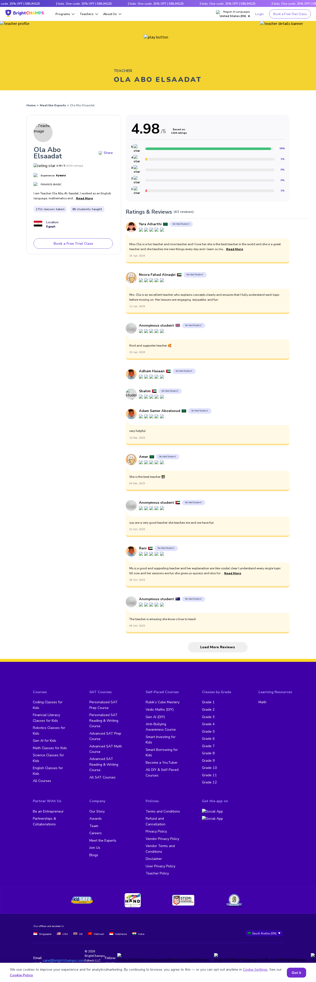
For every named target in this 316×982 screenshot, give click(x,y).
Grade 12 (209, 782)
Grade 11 (209, 775)
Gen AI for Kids (44, 740)
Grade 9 (208, 760)
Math (262, 702)
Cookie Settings (255, 969)
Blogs (93, 855)
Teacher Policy (157, 873)
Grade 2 (208, 709)
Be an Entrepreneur (48, 811)
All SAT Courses (102, 777)
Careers (95, 833)
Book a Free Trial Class (290, 14)
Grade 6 (208, 738)
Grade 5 (208, 731)
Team (93, 826)
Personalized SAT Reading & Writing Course (103, 720)
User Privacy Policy (160, 866)
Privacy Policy (156, 831)
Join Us (94, 847)
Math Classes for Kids (50, 748)
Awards (95, 818)
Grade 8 (208, 753)
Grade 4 (208, 724)
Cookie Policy (21, 975)
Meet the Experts (53, 105)
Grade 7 (208, 746)
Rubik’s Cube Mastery (162, 702)
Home (31, 105)
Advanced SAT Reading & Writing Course (103, 764)
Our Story (97, 811)
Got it (296, 973)
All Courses (42, 780)
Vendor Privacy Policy (162, 838)
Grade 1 (208, 702)
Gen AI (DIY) (155, 717)
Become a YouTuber (162, 762)
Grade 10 (209, 767)
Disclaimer (154, 858)
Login (259, 14)
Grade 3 (208, 717)
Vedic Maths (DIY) (160, 709)
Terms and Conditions (163, 811)
